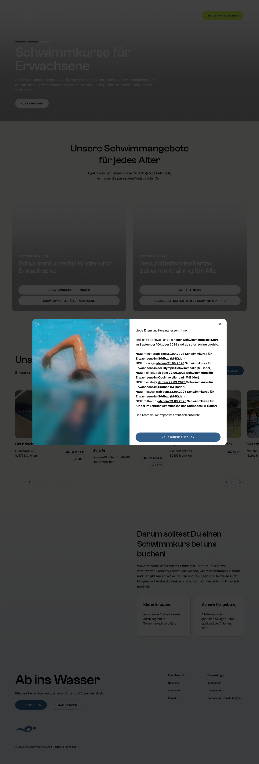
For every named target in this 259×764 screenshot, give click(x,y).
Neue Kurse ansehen (178, 437)
